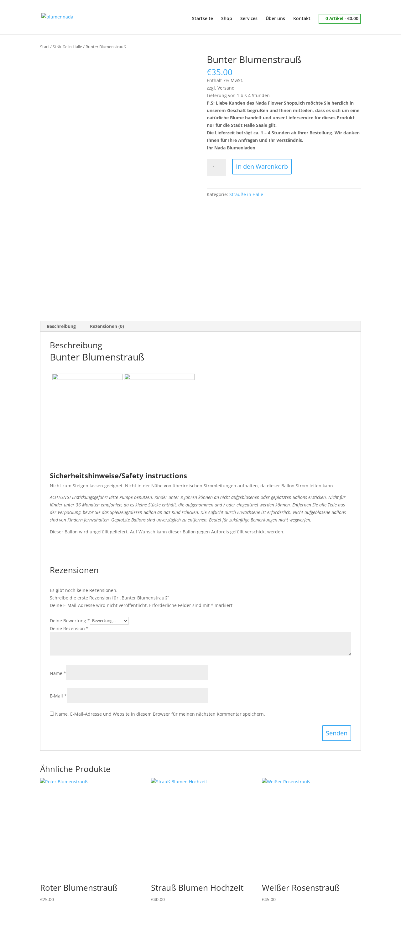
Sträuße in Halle (67, 46)
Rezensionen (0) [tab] (107, 326)
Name (58, 673)
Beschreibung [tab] (61, 326)
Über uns (275, 18)
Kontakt (301, 18)
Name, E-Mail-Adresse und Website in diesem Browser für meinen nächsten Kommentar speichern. (160, 714)
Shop (226, 18)
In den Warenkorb (262, 166)
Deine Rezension (69, 628)
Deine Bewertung (70, 620)
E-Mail (58, 696)
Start (44, 46)
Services (249, 18)
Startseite (202, 18)
